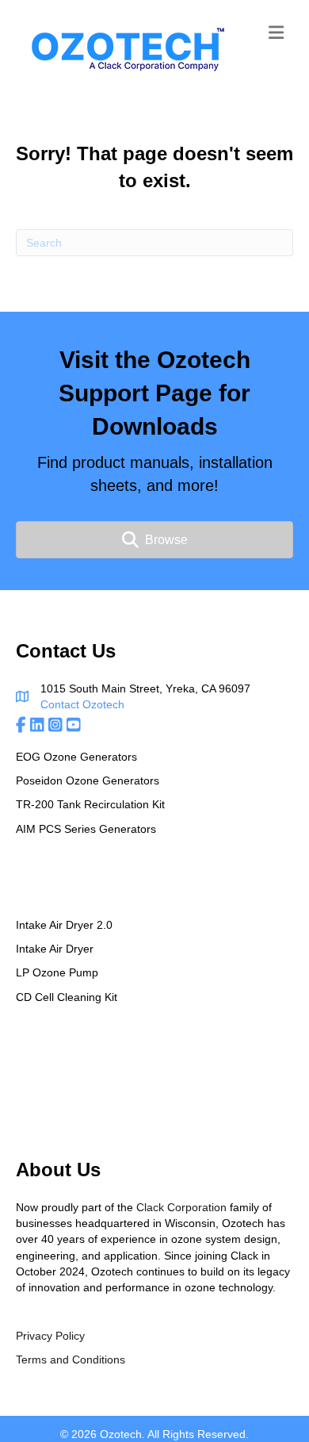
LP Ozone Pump (57, 972)
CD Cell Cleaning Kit (66, 997)
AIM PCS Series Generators (86, 829)
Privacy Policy (50, 1335)
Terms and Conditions (70, 1359)
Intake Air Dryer (54, 948)
